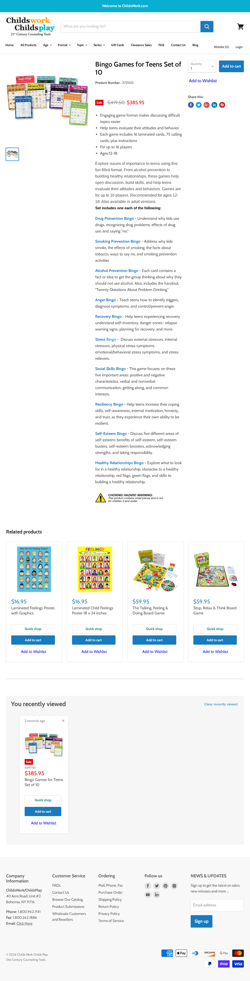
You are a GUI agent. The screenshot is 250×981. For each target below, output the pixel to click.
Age (46, 45)
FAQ (161, 45)
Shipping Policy (110, 899)
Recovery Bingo (108, 316)
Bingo (105, 339)
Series (98, 45)
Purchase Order (110, 892)
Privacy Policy (109, 913)
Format (63, 45)
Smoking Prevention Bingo (117, 241)
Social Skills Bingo (110, 368)
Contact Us (178, 45)
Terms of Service (111, 921)
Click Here (24, 923)
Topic (81, 45)
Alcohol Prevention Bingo (116, 270)
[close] (63, 720)
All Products (28, 45)
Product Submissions (68, 906)
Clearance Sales (141, 45)
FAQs (56, 885)
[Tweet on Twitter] (199, 105)
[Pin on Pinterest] (222, 105)
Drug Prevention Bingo (114, 218)
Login (239, 47)
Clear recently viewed (221, 704)
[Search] (206, 26)
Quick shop (33, 629)
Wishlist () (221, 47)
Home (9, 45)
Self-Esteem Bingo (111, 433)
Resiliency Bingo (109, 404)
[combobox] (130, 26)
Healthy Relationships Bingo (119, 462)
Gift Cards (117, 45)
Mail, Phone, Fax (110, 885)
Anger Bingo (105, 300)
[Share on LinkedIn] (214, 105)
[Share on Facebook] (191, 105)
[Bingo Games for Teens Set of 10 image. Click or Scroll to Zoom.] (47, 101)
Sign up (201, 921)
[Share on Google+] (206, 105)
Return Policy (108, 906)
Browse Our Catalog (67, 899)
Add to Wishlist (202, 80)
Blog (195, 45)
